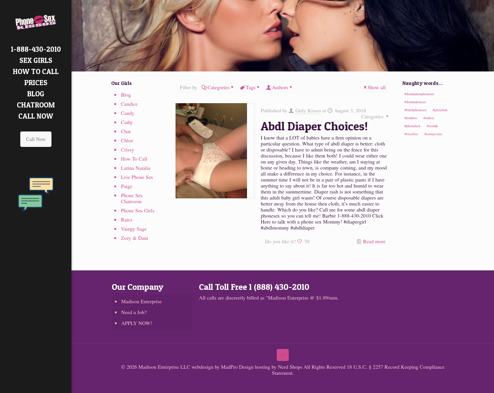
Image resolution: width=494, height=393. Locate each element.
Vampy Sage (134, 228)
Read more (374, 241)
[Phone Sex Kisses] (35, 21)
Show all (377, 87)
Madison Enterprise (141, 301)
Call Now (36, 138)
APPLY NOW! (136, 323)
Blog (126, 94)
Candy (127, 112)
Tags (251, 87)
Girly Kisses (308, 110)
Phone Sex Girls (137, 210)
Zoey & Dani (134, 237)
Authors (280, 87)
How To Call (134, 158)
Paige (126, 186)
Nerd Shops (290, 366)
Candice (129, 103)
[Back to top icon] (283, 355)
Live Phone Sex (137, 176)
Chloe (127, 140)
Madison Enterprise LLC (165, 366)
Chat (126, 131)
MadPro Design (238, 366)
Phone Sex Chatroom (132, 198)
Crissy (127, 149)
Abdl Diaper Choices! (314, 126)
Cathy (127, 122)
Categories (219, 87)
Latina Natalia (135, 167)
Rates (126, 219)
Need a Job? (134, 312)
